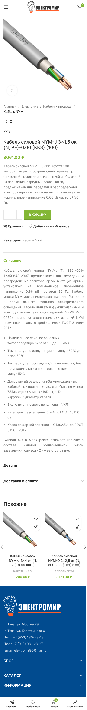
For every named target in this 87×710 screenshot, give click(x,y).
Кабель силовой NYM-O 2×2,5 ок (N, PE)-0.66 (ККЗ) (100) (64, 560)
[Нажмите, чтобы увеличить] (12, 90)
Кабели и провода (57, 106)
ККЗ (6, 132)
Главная (9, 106)
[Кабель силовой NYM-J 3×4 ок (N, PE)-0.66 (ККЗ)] (22, 532)
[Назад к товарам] (12, 122)
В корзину (37, 214)
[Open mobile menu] (5, 7)
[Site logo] (43, 7)
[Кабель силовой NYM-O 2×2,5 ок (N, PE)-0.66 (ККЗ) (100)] (64, 532)
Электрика (29, 106)
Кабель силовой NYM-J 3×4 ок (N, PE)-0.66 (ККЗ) (23, 560)
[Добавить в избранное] (36, 519)
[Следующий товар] (17, 122)
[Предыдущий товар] (6, 122)
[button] (36, 527)
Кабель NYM (13, 111)
